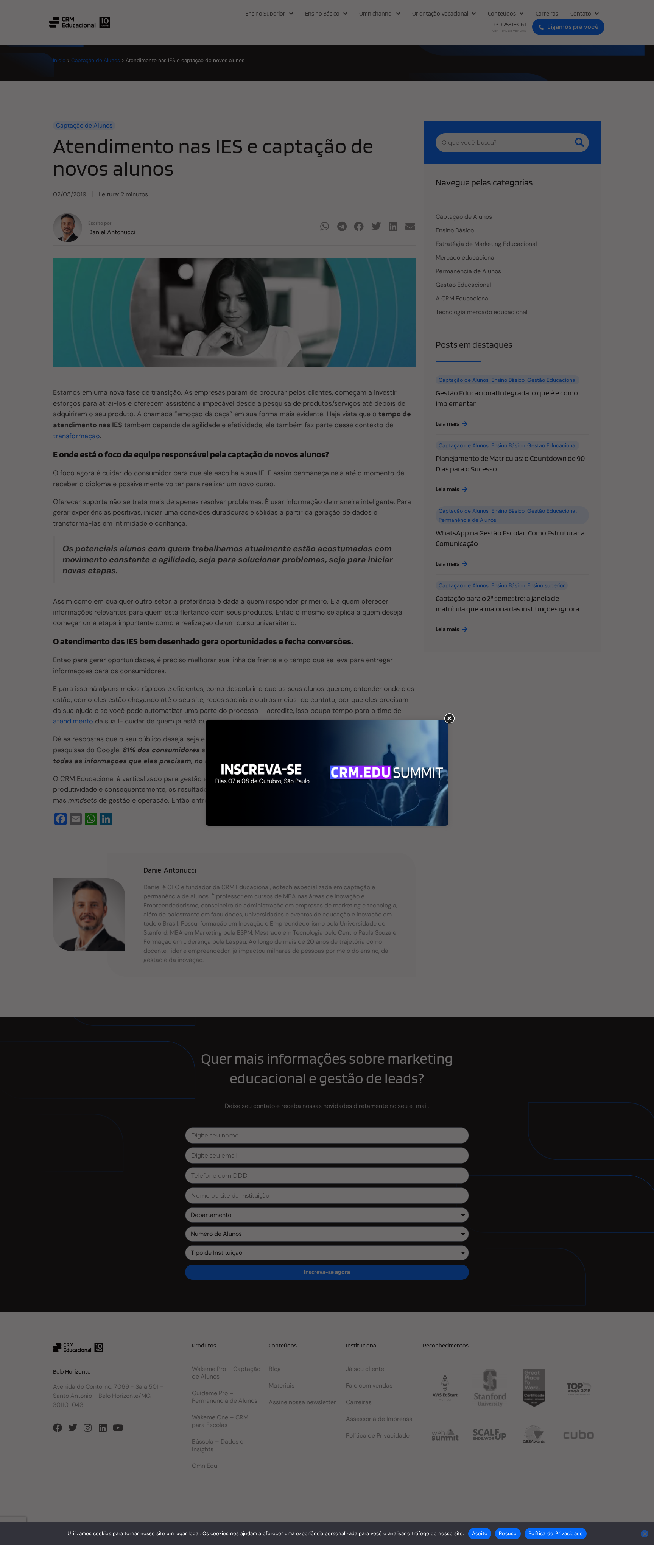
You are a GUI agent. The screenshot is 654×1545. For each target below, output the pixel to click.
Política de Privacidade (555, 1533)
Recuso (508, 1533)
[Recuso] (644, 1533)
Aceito (480, 1533)
